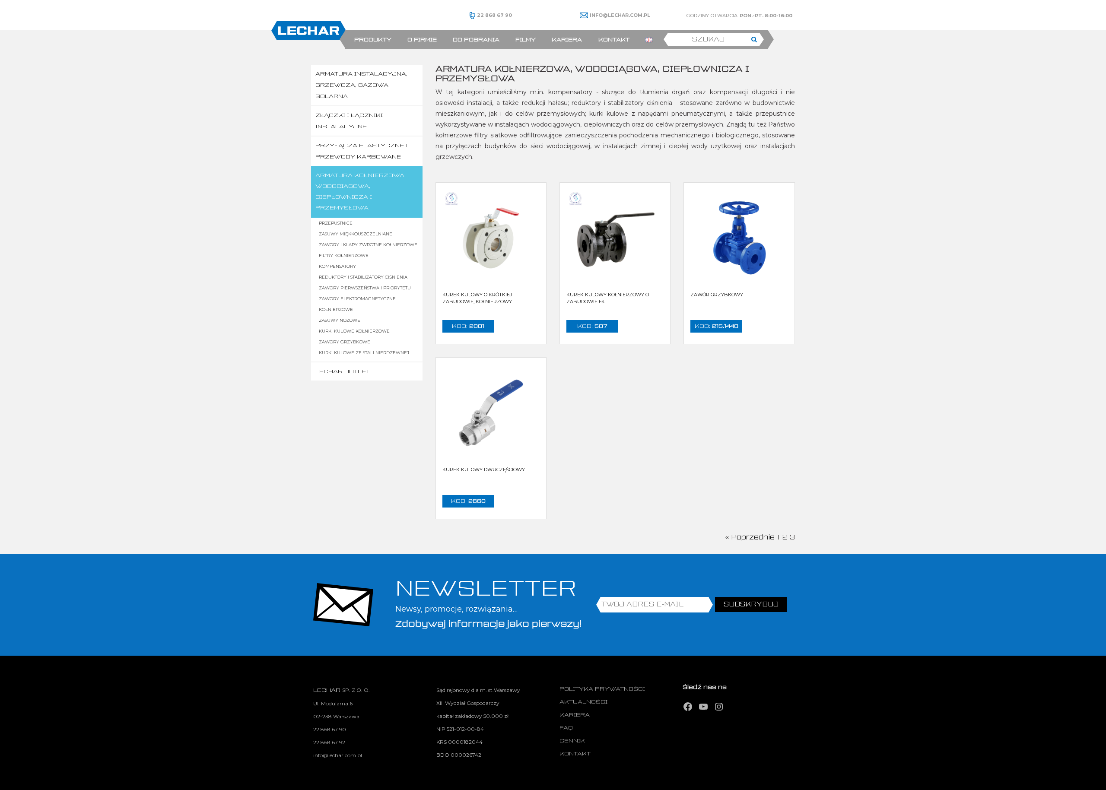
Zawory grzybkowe (344, 342)
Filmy (525, 40)
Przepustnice (336, 223)
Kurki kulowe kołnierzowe (354, 331)
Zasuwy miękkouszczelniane (355, 234)
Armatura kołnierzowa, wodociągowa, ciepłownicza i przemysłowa (360, 192)
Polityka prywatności (602, 689)
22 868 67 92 (329, 742)
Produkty (372, 40)
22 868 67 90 (329, 729)
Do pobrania (476, 40)
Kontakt (613, 40)
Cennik (572, 741)
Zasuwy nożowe (339, 320)
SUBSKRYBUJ (751, 604)
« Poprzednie (750, 537)
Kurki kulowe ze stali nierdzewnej (364, 352)
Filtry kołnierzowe (344, 255)
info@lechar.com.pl (337, 755)
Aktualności (583, 702)
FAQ (566, 728)
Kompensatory (337, 266)
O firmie (422, 40)
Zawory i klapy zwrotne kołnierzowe (368, 244)
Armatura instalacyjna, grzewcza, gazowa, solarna (361, 85)
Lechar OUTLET (342, 371)
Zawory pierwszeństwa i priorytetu (365, 288)
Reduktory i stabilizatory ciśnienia (363, 277)
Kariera (567, 40)
